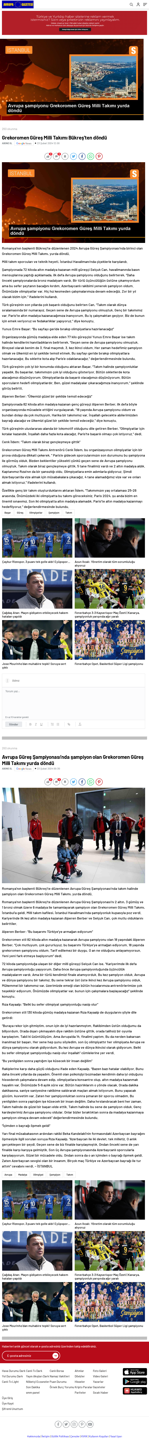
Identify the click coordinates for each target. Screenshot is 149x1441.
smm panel (33, 1392)
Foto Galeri (100, 1371)
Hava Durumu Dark (13, 1371)
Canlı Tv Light (10, 1381)
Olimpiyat (38, 1174)
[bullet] (58, 724)
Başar (7, 512)
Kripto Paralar (84, 1387)
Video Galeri (100, 1376)
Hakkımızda (33, 1436)
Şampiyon (54, 512)
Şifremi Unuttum (12, 1409)
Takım (68, 512)
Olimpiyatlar (35, 512)
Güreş (20, 512)
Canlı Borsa (57, 1371)
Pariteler (80, 1392)
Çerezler (75, 1436)
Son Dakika (33, 1387)
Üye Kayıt (8, 1403)
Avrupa (8, 1174)
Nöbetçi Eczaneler (37, 1381)
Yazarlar (98, 1381)
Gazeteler (99, 1387)
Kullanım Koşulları (99, 1436)
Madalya (22, 1174)
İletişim (46, 1436)
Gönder (13, 724)
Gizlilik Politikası (60, 1436)
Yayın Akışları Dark (37, 1376)
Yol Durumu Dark (12, 1376)
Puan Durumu (58, 1381)
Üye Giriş (7, 1398)
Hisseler (80, 1381)
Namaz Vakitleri (59, 1376)
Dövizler (80, 1376)
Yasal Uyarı (116, 1436)
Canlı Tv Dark (34, 1371)
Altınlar (79, 1371)
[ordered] (52, 724)
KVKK (84, 1436)
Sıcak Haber (100, 1392)
